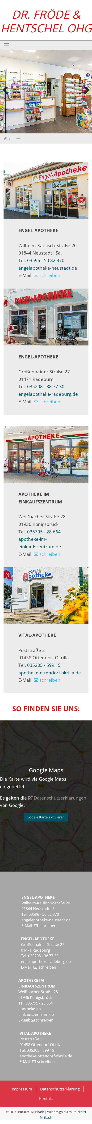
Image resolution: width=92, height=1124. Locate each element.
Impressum (22, 1089)
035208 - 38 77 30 (45, 386)
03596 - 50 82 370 (45, 260)
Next (85, 97)
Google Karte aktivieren (46, 817)
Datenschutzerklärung (60, 1089)
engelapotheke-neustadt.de (47, 268)
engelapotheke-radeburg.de (48, 394)
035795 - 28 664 (43, 531)
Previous (7, 97)
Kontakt (46, 1098)
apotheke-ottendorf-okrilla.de (49, 672)
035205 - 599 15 (44, 665)
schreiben (49, 275)
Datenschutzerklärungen (60, 798)
